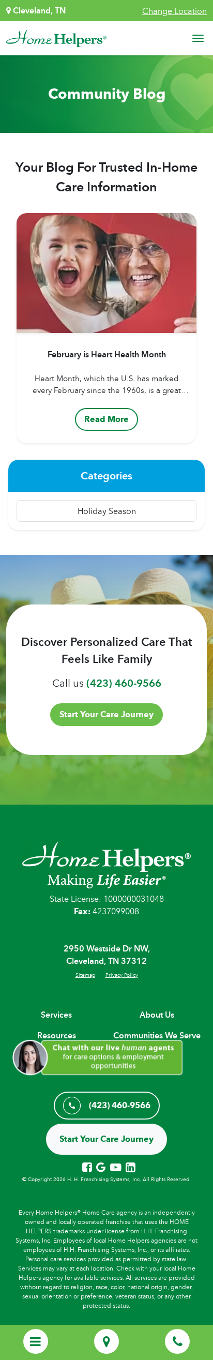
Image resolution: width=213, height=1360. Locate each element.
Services (56, 1015)
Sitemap (85, 975)
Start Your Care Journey (106, 714)
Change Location (174, 11)
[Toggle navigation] (198, 38)
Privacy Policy (121, 975)
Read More (106, 419)
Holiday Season (107, 511)
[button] (101, 1056)
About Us (157, 1015)
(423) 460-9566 (123, 683)
